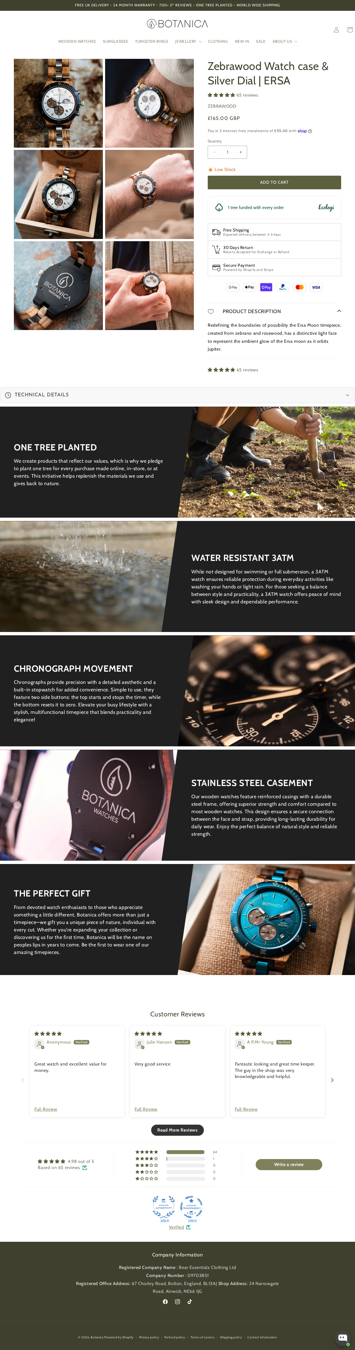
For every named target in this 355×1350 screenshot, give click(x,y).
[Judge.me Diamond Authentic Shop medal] (164, 1207)
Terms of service (202, 1337)
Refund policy (174, 1337)
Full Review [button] (45, 1109)
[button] (188, 41)
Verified (176, 1227)
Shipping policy (231, 1337)
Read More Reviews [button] (177, 1130)
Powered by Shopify (119, 1337)
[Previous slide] (22, 1080)
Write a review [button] (289, 1164)
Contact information (262, 1337)
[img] (48, 1033)
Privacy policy (149, 1337)
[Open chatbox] (343, 1338)
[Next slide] (332, 1080)
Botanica (97, 1337)
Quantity (215, 141)
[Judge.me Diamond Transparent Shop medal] (191, 1207)
